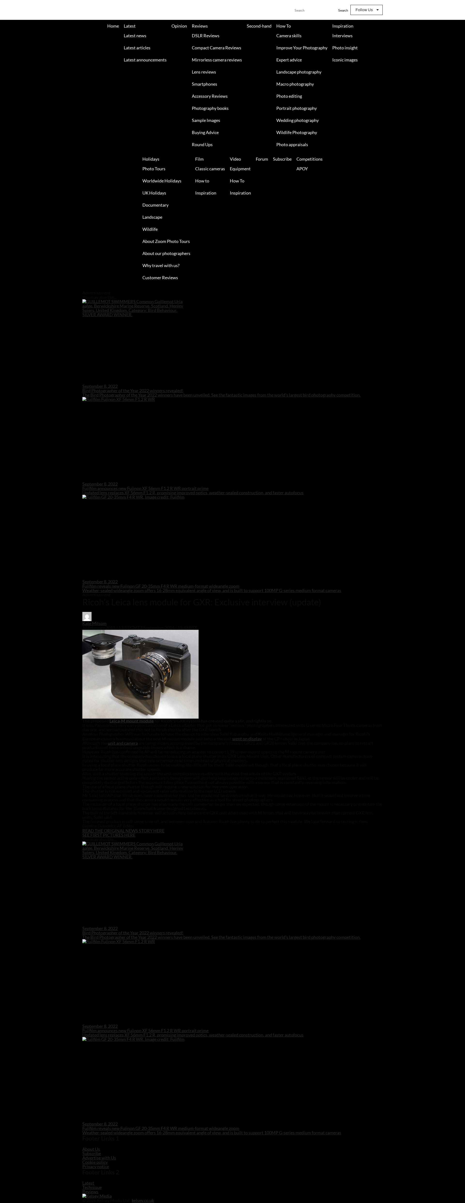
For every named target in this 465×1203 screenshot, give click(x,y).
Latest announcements (145, 59)
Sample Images (206, 120)
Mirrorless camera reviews (217, 59)
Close (4, 289)
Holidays (150, 159)
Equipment (240, 168)
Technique (92, 1187)
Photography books (210, 108)
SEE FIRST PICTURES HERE (108, 835)
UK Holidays (154, 192)
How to (202, 180)
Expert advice (289, 59)
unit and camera (123, 743)
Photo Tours (153, 168)
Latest (130, 26)
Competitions (309, 159)
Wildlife (150, 229)
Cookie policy (95, 1162)
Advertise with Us (99, 1157)
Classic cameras (210, 168)
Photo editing (289, 96)
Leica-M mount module (131, 720)
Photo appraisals (292, 144)
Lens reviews (204, 72)
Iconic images (345, 59)
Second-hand (259, 26)
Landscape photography (298, 72)
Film (199, 159)
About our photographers (166, 253)
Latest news (135, 35)
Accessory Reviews (210, 96)
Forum (262, 159)
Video (235, 159)
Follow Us (364, 10)
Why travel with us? (160, 265)
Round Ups (202, 144)
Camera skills (289, 35)
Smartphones (204, 84)
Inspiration (342, 26)
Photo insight (345, 47)
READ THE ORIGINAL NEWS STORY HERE (123, 830)
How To (283, 26)
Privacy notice (95, 1166)
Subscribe (282, 159)
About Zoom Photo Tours (166, 241)
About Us (91, 1149)
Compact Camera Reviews (216, 47)
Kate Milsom (94, 623)
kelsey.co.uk (143, 1200)
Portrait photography (296, 108)
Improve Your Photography (301, 47)
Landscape (152, 217)
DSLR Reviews (205, 35)
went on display (247, 738)
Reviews (200, 26)
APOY (302, 168)
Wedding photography (297, 120)
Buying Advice (205, 132)
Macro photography (295, 84)
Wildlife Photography (296, 132)
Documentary (155, 205)
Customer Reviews (160, 277)
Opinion (179, 26)
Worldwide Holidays (161, 180)
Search (343, 10)
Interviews (342, 35)
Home (113, 26)
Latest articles (137, 47)
